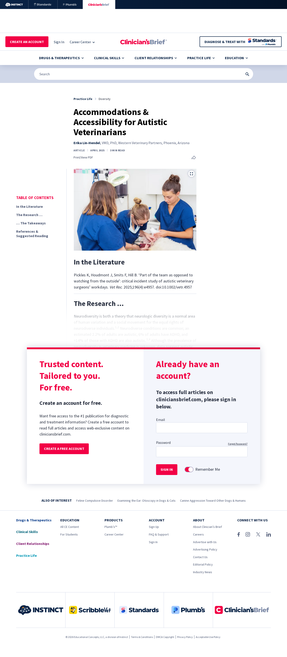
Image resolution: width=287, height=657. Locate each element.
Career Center (114, 534)
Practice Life (199, 58)
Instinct (123, 637)
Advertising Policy (205, 549)
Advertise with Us (205, 542)
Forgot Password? (238, 443)
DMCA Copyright (165, 637)
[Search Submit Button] (247, 74)
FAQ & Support (159, 534)
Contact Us (200, 557)
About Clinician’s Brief (207, 527)
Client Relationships (154, 58)
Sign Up (154, 527)
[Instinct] (14, 4)
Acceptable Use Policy (208, 637)
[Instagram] (248, 534)
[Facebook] (238, 534)
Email (160, 419)
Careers (198, 534)
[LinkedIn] (268, 534)
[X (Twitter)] (258, 534)
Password (163, 442)
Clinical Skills (107, 58)
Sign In (153, 542)
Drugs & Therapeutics (59, 58)
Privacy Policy (185, 637)
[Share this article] (193, 158)
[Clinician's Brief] (99, 4)
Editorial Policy (203, 564)
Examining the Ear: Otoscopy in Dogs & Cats (146, 501)
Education (234, 58)
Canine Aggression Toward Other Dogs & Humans (213, 501)
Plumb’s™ (110, 527)
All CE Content (69, 527)
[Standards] (42, 4)
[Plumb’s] (70, 4)
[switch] (189, 469)
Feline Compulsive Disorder (94, 501)
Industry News (202, 572)
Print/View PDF (83, 157)
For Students (69, 534)
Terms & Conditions (142, 637)
